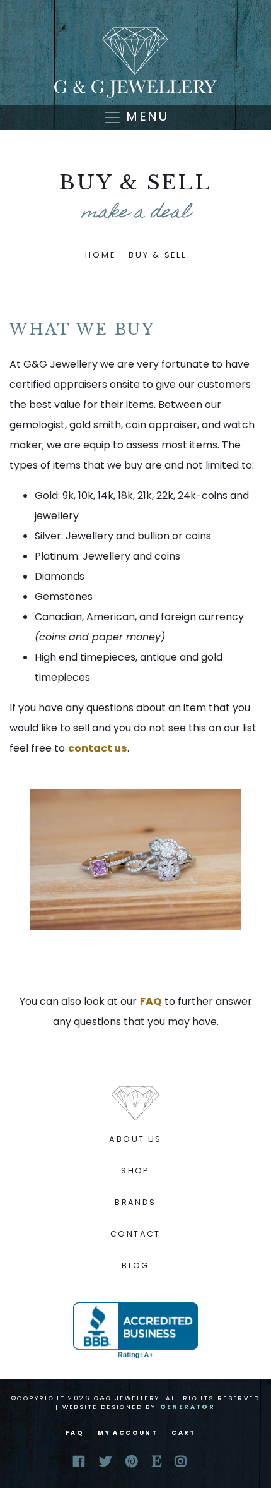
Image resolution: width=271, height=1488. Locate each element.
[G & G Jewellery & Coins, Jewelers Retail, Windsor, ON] (135, 1330)
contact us (97, 748)
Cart (183, 1433)
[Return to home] (135, 62)
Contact (135, 1233)
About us (135, 1139)
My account (128, 1433)
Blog (135, 1265)
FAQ (150, 1001)
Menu (145, 116)
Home (100, 254)
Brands (135, 1202)
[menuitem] (135, 1139)
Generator (188, 1407)
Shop (135, 1170)
